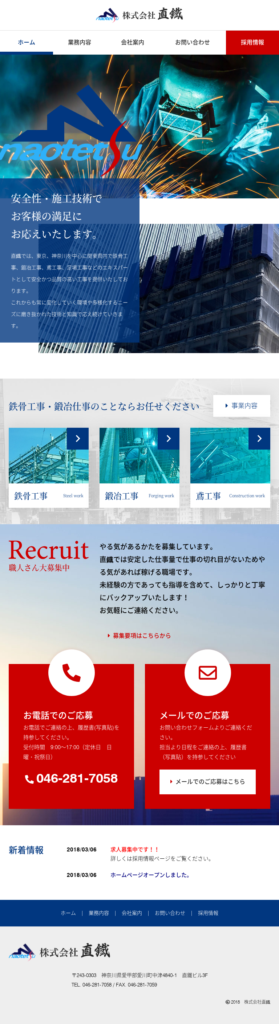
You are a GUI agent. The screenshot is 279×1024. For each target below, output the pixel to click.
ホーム (26, 42)
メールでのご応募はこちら (210, 781)
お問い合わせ (192, 42)
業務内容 (79, 42)
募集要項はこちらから (142, 635)
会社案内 (132, 42)
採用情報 (252, 42)
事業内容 (244, 406)
